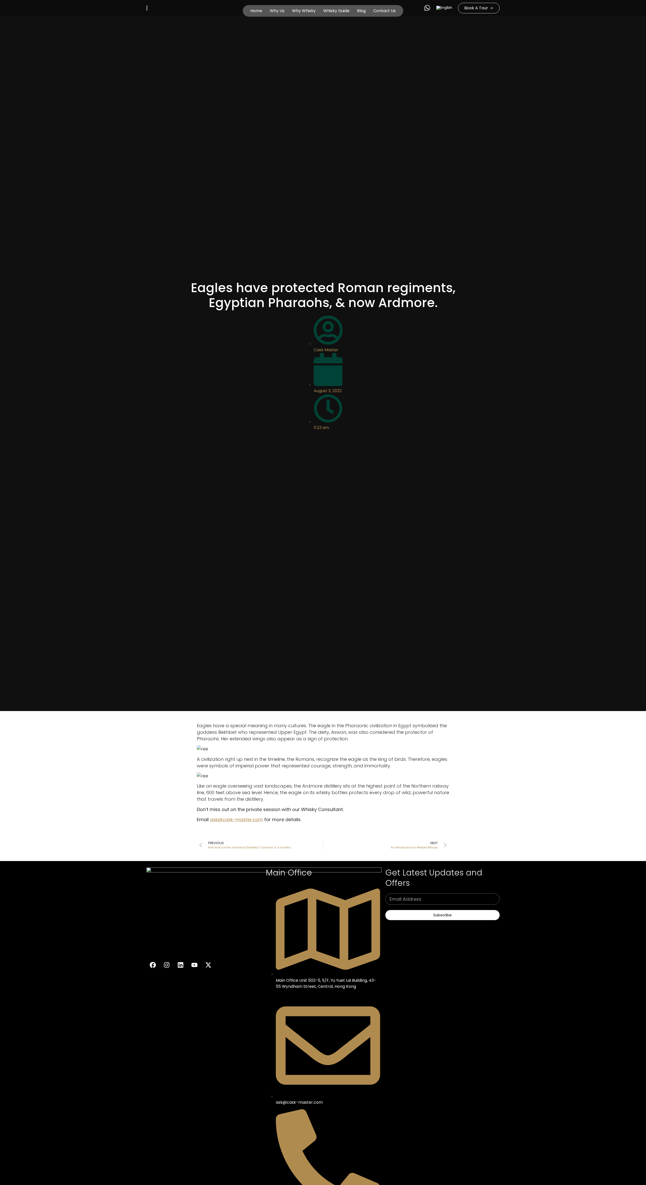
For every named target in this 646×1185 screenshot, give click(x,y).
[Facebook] (152, 965)
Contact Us (384, 11)
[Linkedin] (180, 965)
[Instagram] (166, 965)
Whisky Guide (336, 11)
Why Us (277, 11)
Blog (361, 11)
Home (256, 11)
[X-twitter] (208, 965)
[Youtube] (194, 965)
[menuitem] (444, 8)
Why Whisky (304, 11)
